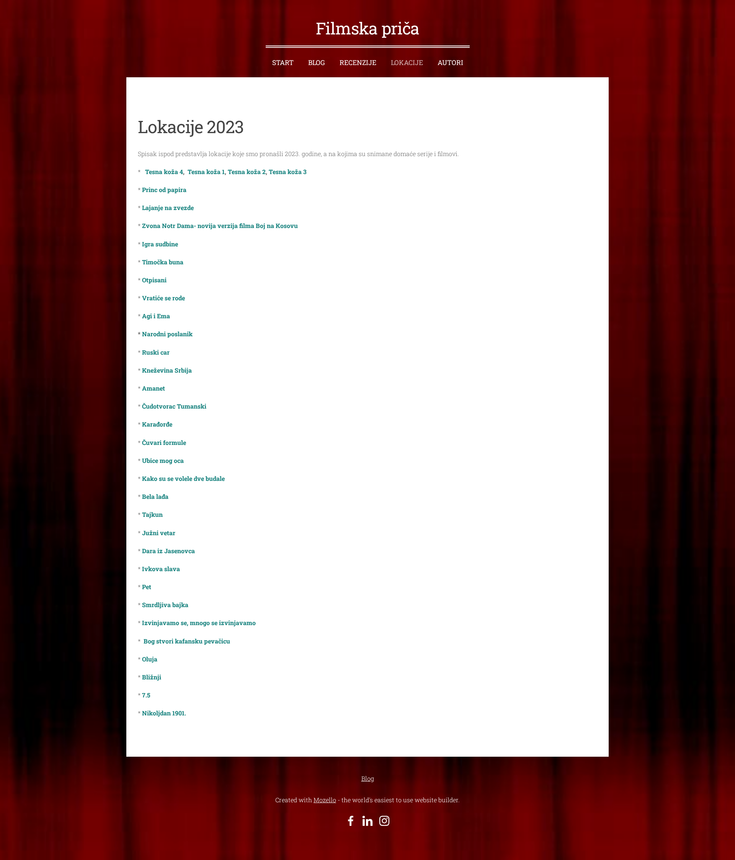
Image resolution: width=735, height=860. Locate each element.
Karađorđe (157, 424)
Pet (145, 587)
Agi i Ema (157, 316)
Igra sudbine (159, 244)
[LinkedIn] (367, 820)
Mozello (325, 800)
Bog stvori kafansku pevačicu (187, 641)
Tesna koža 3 (288, 172)
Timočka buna (162, 262)
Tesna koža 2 (247, 172)
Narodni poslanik (167, 334)
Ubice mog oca (163, 460)
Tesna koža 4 (162, 172)
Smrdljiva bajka (165, 605)
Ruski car (156, 352)
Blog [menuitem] (316, 62)
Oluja (149, 659)
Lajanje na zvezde (167, 208)
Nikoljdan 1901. (163, 713)
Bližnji (151, 677)
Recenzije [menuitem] (358, 62)
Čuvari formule (164, 442)
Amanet (153, 388)
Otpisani (154, 280)
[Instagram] (384, 820)
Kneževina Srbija (167, 370)
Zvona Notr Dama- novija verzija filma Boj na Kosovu (220, 226)
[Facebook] (350, 820)
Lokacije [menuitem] (407, 62)
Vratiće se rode (164, 298)
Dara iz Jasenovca (168, 551)
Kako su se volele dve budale (183, 478)
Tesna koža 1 (206, 172)
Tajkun (153, 514)
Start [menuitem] (283, 62)
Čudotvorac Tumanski (174, 406)
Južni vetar (158, 533)
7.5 (146, 695)
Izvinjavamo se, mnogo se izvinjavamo (198, 623)
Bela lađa (154, 496)
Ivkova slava (161, 569)
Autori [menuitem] (450, 62)
